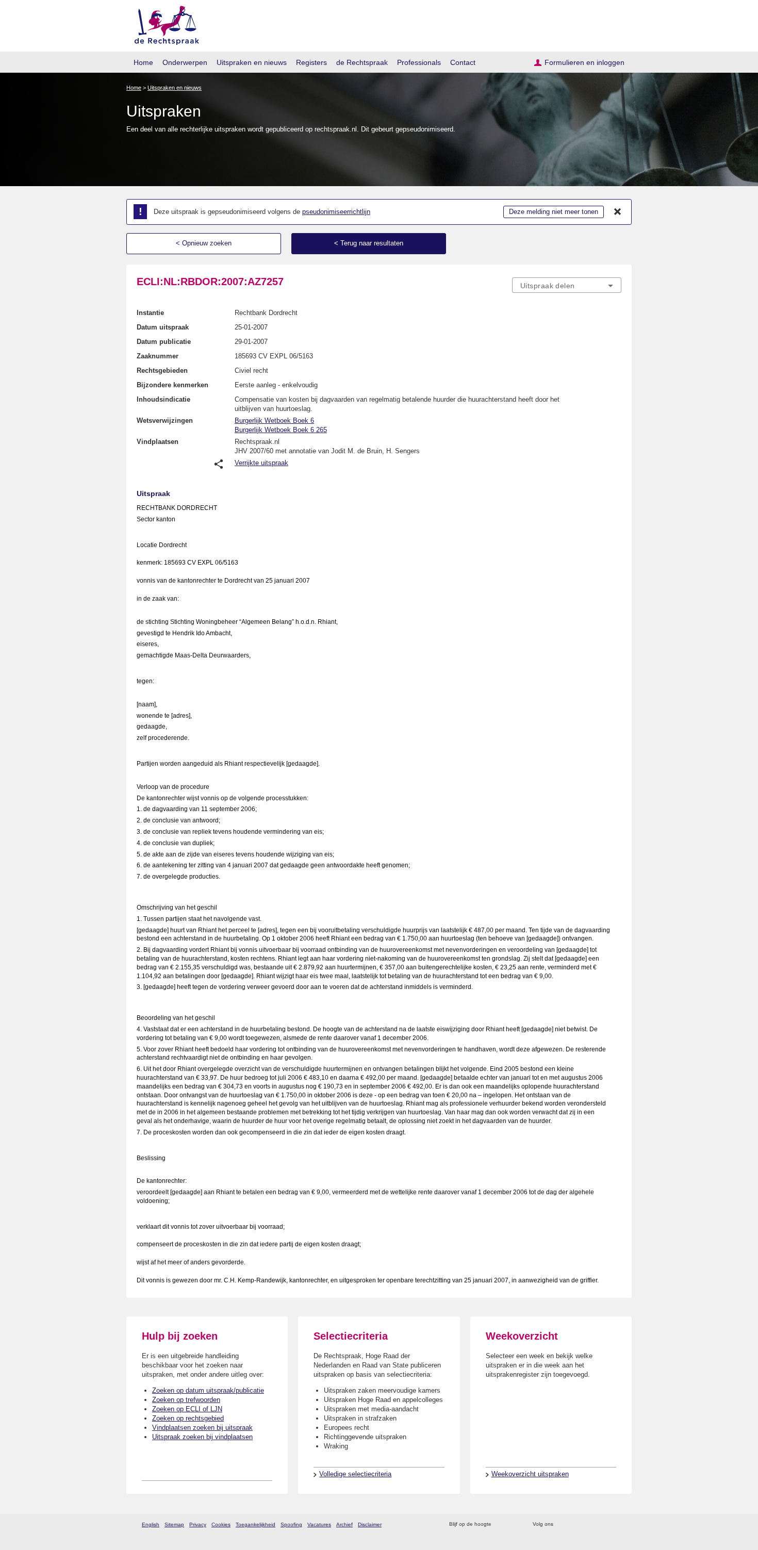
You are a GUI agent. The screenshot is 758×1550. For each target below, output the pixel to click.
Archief (344, 1524)
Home (143, 62)
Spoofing (291, 1524)
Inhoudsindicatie (163, 399)
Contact (462, 62)
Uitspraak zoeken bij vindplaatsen (202, 1437)
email (514, 1524)
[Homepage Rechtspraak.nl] (163, 23)
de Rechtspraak (362, 62)
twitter (562, 1524)
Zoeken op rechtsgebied (188, 1418)
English (150, 1524)
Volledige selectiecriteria (355, 1474)
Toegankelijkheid (255, 1524)
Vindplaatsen (157, 442)
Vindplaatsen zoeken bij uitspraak (202, 1427)
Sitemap (174, 1524)
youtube (616, 1524)
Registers (311, 62)
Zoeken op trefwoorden (186, 1400)
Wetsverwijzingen (165, 420)
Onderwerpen (184, 62)
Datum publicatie (164, 341)
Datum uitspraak (163, 327)
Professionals (419, 62)
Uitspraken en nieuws (252, 62)
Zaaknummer (157, 356)
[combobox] (566, 285)
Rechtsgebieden (162, 370)
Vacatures (319, 1524)
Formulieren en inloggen (584, 62)
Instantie (150, 313)
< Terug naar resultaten (368, 243)
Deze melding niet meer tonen (553, 212)
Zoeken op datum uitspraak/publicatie (208, 1390)
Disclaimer (370, 1524)
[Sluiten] (617, 212)
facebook (575, 1524)
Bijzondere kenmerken (172, 385)
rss (501, 1524)
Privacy (197, 1524)
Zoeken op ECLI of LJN (187, 1409)
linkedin (602, 1524)
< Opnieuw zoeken (204, 243)
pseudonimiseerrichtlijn (336, 212)
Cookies (220, 1524)
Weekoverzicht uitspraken (530, 1474)
